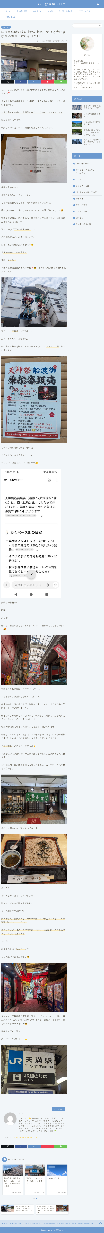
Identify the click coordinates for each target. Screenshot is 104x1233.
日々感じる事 (22, 11)
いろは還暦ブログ (52, 4)
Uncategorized (82, 163)
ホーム (8, 11)
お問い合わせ (11, 17)
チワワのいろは (84, 11)
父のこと (79, 218)
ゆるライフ (37, 11)
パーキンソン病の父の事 (86, 192)
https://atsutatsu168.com (25, 1137)
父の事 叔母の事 (65, 11)
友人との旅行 (81, 205)
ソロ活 (50, 11)
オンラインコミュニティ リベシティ (87, 171)
